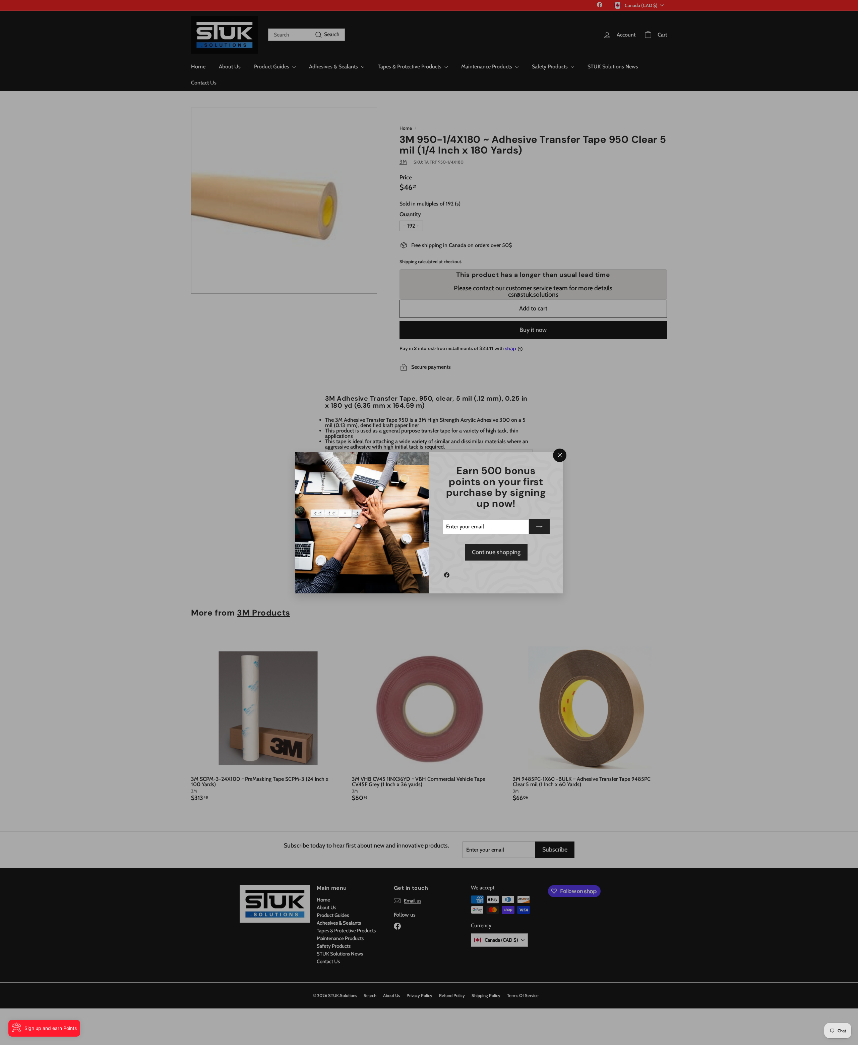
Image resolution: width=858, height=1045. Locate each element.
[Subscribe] (539, 526)
